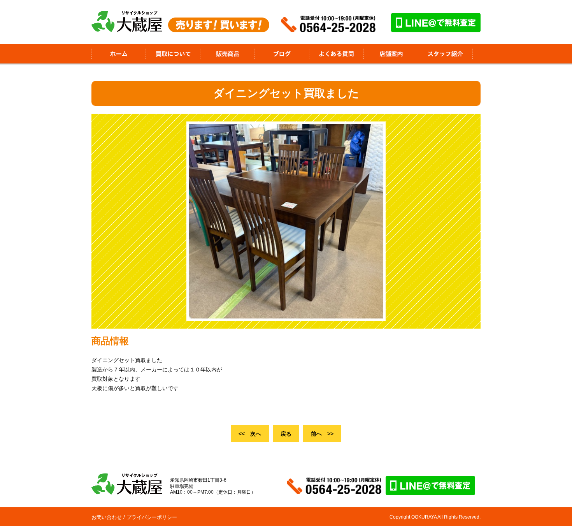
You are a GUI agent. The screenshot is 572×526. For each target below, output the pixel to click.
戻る (286, 434)
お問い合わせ (106, 517)
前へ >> (322, 434)
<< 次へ (250, 434)
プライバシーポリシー (151, 517)
